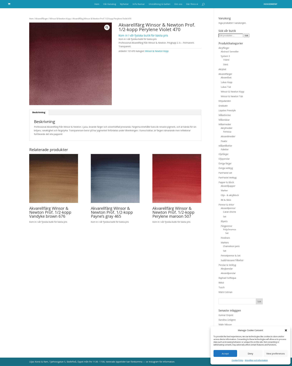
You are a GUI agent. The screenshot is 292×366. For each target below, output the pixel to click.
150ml (226, 59)
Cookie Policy (237, 360)
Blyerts (224, 221)
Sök (246, 35)
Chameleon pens (231, 246)
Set (224, 216)
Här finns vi (192, 4)
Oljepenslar (224, 158)
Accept (225, 353)
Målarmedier (225, 124)
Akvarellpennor (228, 208)
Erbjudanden (225, 100)
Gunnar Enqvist (226, 315)
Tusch (221, 287)
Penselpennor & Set (230, 255)
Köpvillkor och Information (256, 360)
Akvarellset (226, 77)
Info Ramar (139, 4)
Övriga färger (225, 163)
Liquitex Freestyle (227, 110)
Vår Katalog (109, 4)
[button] (285, 330)
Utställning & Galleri (159, 4)
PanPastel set (225, 172)
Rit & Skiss (226, 199)
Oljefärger (223, 154)
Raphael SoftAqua (227, 277)
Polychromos (229, 229)
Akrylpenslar (227, 268)
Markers (225, 242)
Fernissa (227, 131)
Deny (250, 353)
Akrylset (222, 69)
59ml (225, 64)
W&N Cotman (225, 292)
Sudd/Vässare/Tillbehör (232, 260)
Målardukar (224, 119)
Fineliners (225, 237)
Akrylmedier (226, 128)
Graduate (223, 105)
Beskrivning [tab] (38, 112)
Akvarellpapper (228, 185)
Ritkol (221, 282)
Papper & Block (226, 182)
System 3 (225, 56)
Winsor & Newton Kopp (60, 18)
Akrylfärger (224, 47)
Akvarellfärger (41, 18)
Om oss (178, 4)
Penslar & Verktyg (227, 264)
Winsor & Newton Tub (232, 96)
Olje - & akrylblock (230, 195)
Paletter (225, 149)
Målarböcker (225, 115)
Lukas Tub (226, 86)
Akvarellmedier (228, 136)
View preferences (275, 353)
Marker (224, 190)
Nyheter (124, 4)
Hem (96, 4)
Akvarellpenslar (228, 273)
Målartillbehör (225, 145)
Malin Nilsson (225, 324)
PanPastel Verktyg (227, 177)
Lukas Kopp (226, 82)
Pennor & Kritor (226, 204)
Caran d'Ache (229, 211)
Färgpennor (226, 226)
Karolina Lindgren (227, 319)
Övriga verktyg (226, 168)
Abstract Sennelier (230, 51)
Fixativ (224, 141)
